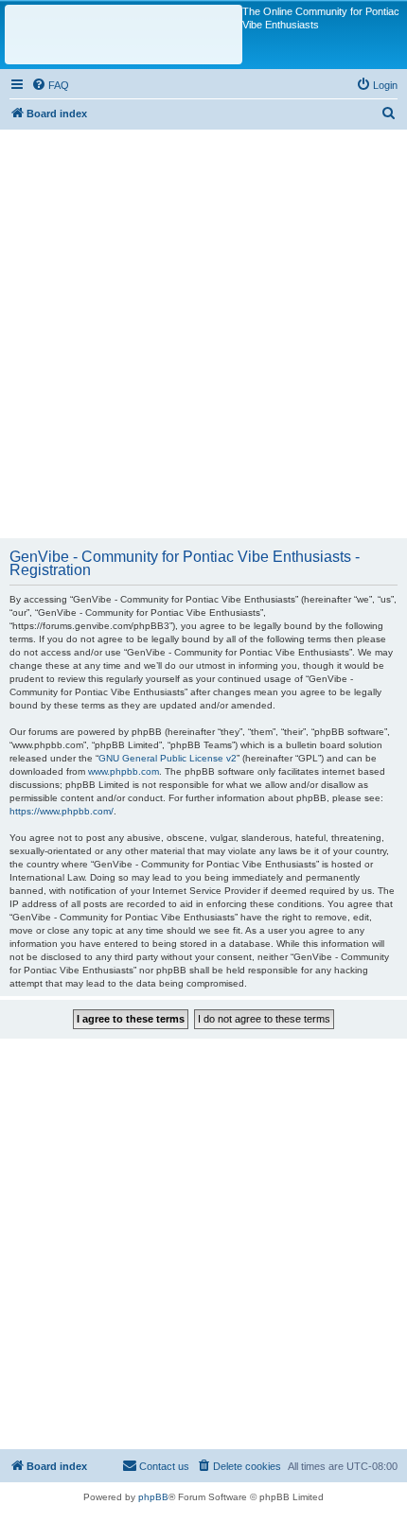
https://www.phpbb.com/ (61, 811)
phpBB (153, 1497)
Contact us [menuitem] (164, 1466)
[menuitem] (50, 85)
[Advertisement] (203, 333)
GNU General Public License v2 (167, 758)
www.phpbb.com (123, 771)
